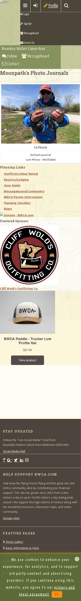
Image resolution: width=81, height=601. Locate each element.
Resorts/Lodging (16, 180)
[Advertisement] (29, 389)
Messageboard (31, 33)
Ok (57, 594)
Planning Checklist (17, 203)
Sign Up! (27, 24)
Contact (13, 64)
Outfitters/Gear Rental (21, 174)
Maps (8, 209)
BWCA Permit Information (23, 197)
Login (26, 14)
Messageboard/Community (24, 191)
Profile (53, 6)
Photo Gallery (14, 542)
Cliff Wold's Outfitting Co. (19, 288)
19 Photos (40, 147)
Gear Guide (12, 185)
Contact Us (29, 42)
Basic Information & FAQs (22, 548)
